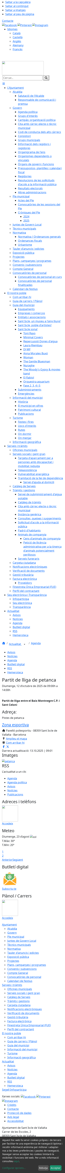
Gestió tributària (17, 1017)
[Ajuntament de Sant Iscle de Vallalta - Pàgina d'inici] (23, 68)
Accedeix (7, 823)
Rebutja (43, 1167)
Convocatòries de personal (24, 977)
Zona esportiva (15, 724)
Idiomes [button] (12, 29)
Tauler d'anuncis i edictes (23, 953)
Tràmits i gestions (18, 1001)
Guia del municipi (18, 1045)
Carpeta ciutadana (18, 1005)
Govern (12, 933)
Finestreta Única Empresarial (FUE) (29, 1025)
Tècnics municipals (19, 945)
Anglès (17, 41)
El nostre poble (11, 1033)
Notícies (12, 656)
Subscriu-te (9, 889)
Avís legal (13, 1117)
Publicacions (15, 794)
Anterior (7, 860)
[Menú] (3, 84)
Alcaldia (12, 928)
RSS (9, 668)
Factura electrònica (19, 1021)
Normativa (14, 949)
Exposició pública (18, 957)
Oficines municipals (19, 989)
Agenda (36, 643)
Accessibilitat (15, 1121)
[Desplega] (24, 644)
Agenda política (17, 782)
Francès (17, 49)
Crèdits (11, 1105)
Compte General (17, 973)
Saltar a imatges (15, 10)
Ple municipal (15, 937)
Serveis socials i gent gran (23, 993)
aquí (16, 1161)
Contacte (7, 21)
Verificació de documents (23, 1013)
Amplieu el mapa (16, 738)
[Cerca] (46, 77)
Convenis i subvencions (22, 969)
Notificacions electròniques (24, 1009)
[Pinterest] (25, 25)
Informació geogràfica (21, 1057)
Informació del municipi (22, 1049)
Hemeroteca (15, 672)
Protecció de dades (19, 1113)
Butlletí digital (16, 664)
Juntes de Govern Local (21, 941)
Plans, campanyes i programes (26, 965)
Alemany (18, 45)
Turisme (12, 1053)
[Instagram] (40, 25)
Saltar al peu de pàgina (19, 14)
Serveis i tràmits (12, 985)
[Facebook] (10, 25)
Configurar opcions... (14, 1167)
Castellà (17, 37)
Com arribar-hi (15, 742)
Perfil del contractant (20, 1029)
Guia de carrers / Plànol (22, 1041)
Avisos (11, 652)
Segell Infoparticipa (14, 1089)
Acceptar (55, 1167)
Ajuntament (9, 924)
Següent (17, 860)
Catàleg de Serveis (18, 997)
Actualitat (15, 644)
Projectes (13, 961)
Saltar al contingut (16, 6)
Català (16, 33)
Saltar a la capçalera (17, 2)
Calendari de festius (19, 981)
